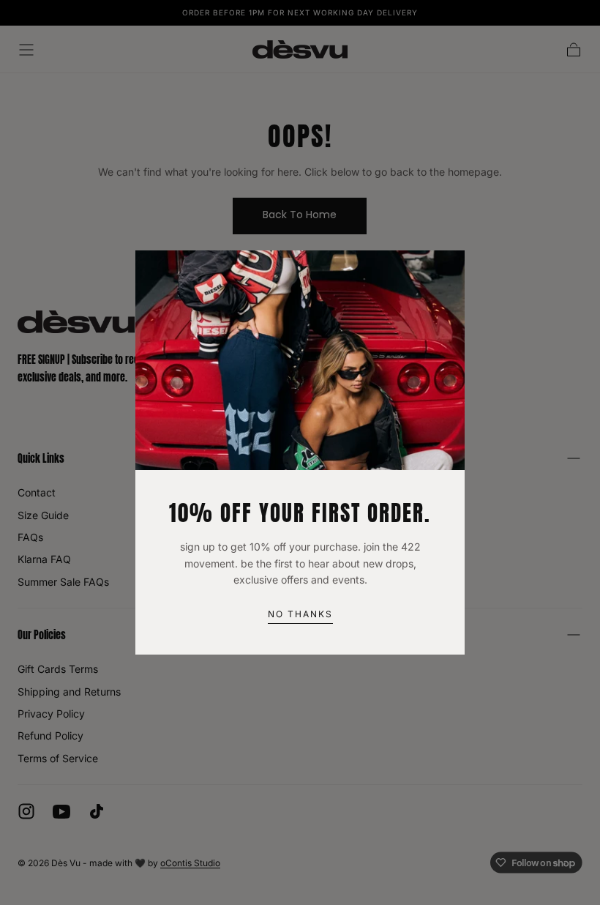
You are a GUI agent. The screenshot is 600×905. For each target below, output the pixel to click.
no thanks (300, 613)
